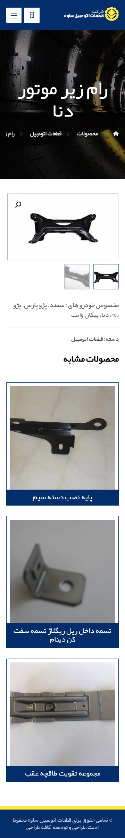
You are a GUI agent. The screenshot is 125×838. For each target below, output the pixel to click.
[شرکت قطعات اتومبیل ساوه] (116, 133)
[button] (18, 204)
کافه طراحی (39, 827)
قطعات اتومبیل (87, 339)
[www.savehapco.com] (91, 14)
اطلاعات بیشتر (87, 404)
